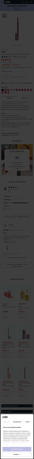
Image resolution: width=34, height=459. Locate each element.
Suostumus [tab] (6, 422)
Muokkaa (16, 454)
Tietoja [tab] (27, 422)
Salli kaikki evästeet (17, 449)
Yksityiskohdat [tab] (17, 422)
